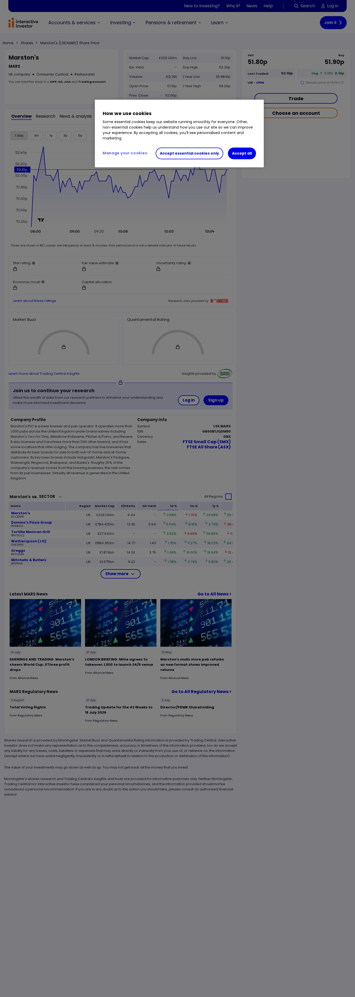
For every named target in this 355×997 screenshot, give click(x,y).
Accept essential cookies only (189, 153)
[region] (179, 133)
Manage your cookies (125, 153)
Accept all (242, 153)
